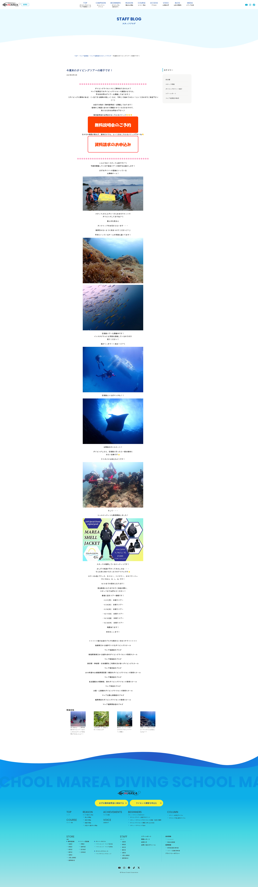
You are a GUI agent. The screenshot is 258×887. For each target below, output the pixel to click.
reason (129, 4)
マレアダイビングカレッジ (103, 853)
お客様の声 (106, 822)
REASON (88, 812)
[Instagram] (124, 868)
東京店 (70, 849)
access (154, 4)
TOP (85, 5)
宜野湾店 (83, 846)
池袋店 (70, 844)
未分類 (168, 80)
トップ (68, 815)
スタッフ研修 (170, 84)
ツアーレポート (171, 93)
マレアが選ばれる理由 (88, 815)
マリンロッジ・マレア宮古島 (104, 844)
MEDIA (190, 4)
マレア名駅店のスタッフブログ (100, 56)
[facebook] (129, 868)
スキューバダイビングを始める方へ (136, 815)
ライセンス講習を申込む (146, 803)
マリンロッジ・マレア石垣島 (104, 846)
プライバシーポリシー (172, 853)
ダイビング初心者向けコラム (177, 818)
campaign (101, 5)
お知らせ (144, 842)
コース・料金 (70, 822)
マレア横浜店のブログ (113, 677)
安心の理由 (88, 817)
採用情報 (168, 845)
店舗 (68, 839)
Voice (107, 820)
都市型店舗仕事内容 (173, 848)
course (141, 4)
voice (166, 4)
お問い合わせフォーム (148, 845)
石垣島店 (83, 852)
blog (177, 4)
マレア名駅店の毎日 (172, 98)
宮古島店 (83, 849)
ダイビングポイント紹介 (174, 89)
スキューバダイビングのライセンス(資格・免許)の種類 (145, 820)
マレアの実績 (106, 815)
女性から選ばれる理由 (91, 825)
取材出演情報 (171, 842)
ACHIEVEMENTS (112, 812)
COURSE (72, 820)
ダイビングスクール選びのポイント (140, 817)
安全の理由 (88, 820)
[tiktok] (134, 868)
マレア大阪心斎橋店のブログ (113, 695)
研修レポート (145, 839)
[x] (139, 868)
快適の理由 (88, 823)
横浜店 (70, 852)
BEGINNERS (116, 5)
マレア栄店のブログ (113, 686)
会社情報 (168, 836)
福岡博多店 (72, 860)
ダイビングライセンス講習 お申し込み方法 (142, 823)
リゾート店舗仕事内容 (173, 850)
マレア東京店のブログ (113, 668)
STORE (70, 836)
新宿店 (70, 846)
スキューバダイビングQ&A (137, 825)
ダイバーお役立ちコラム (176, 815)
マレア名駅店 (83, 56)
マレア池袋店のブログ (113, 650)
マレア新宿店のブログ (113, 659)
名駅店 (70, 855)
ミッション (170, 839)
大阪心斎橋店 (72, 857)
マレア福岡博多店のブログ (113, 704)
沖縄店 (82, 844)
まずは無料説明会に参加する (111, 803)
